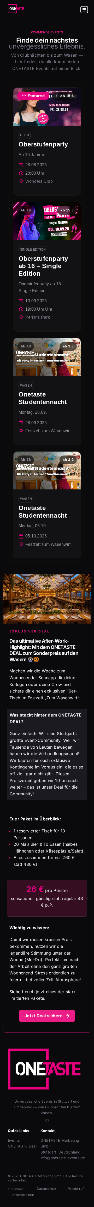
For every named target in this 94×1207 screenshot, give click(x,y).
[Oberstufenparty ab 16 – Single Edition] (47, 266)
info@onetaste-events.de (62, 1158)
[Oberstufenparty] (47, 141)
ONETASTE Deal (22, 1146)
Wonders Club (39, 181)
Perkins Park (37, 317)
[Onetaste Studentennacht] (47, 391)
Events (14, 1140)
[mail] (47, 1121)
